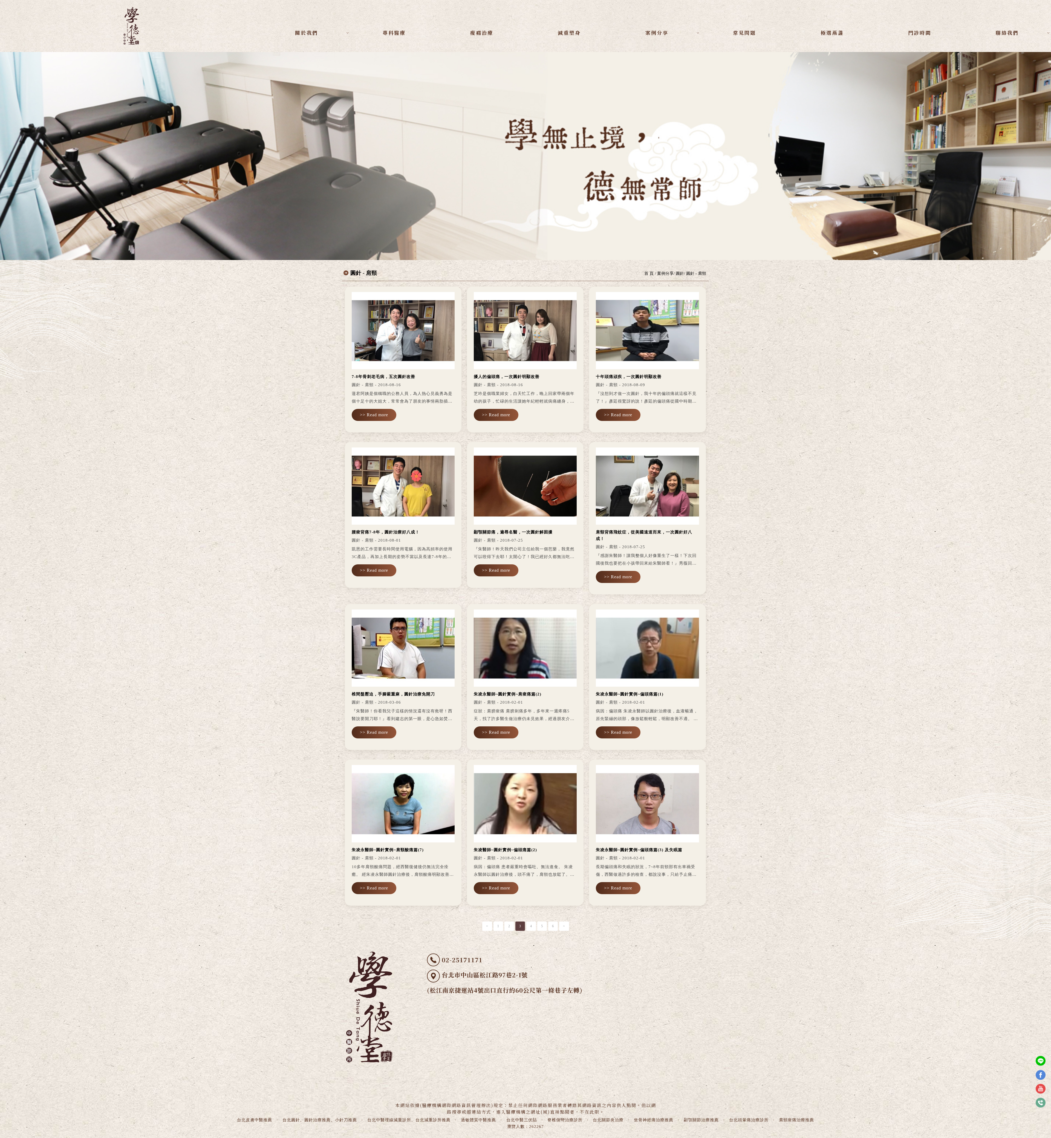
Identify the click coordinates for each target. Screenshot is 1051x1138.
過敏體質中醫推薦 (478, 1120)
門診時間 (919, 32)
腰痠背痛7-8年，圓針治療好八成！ (386, 532)
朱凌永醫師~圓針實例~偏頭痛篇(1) (629, 694)
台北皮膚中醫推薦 (254, 1120)
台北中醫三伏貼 (521, 1120)
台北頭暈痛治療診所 (749, 1120)
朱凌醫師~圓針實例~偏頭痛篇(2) (505, 850)
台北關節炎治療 (608, 1120)
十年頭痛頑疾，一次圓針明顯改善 (629, 376)
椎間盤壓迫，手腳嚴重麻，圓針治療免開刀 (393, 694)
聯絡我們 (1007, 32)
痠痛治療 (481, 32)
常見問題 (744, 32)
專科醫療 (394, 32)
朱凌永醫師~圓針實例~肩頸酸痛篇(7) (388, 850)
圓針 (680, 273)
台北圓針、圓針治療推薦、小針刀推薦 (319, 1120)
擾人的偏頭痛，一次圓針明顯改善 (506, 376)
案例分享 (656, 32)
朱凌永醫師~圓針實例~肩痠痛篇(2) (507, 694)
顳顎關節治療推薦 (701, 1120)
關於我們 (306, 32)
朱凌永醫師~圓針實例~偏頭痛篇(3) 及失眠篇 (639, 850)
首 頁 (649, 273)
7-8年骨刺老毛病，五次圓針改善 (383, 376)
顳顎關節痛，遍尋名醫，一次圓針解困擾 (513, 532)
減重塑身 (569, 32)
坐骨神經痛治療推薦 (653, 1120)
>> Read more (374, 414)
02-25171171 (462, 959)
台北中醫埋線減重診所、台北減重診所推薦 (409, 1120)
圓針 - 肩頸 (696, 273)
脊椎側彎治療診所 (564, 1120)
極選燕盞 (832, 32)
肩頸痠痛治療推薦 (796, 1120)
